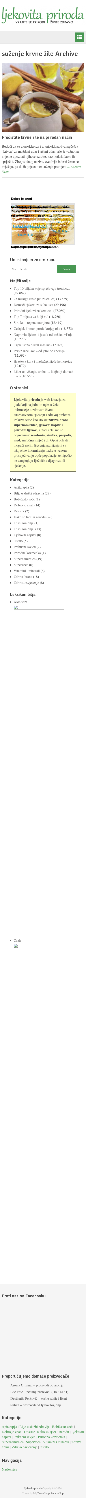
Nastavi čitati (25, 234)
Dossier (19, 511)
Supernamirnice (25, 558)
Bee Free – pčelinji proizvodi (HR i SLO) (39, 1391)
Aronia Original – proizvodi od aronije (37, 1385)
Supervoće (21, 564)
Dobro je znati (24, 505)
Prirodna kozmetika (27, 552)
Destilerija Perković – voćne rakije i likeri (38, 1398)
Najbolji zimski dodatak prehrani (35, 247)
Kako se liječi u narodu (30, 517)
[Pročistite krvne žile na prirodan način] (43, 97)
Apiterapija (21, 487)
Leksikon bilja (24, 523)
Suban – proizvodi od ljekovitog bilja (36, 1405)
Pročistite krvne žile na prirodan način (37, 137)
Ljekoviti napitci (25, 534)
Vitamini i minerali (27, 570)
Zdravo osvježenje (26, 582)
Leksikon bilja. (24, 529)
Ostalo (18, 540)
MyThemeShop (41, 1493)
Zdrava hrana (23, 576)
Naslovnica (9, 1469)
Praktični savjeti (25, 546)
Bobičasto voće (24, 499)
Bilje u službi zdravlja (29, 493)
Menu (79, 37)
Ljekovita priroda (33, 1488)
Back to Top (57, 1493)
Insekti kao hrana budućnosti (33, 207)
